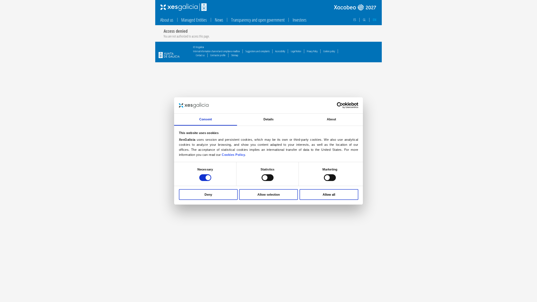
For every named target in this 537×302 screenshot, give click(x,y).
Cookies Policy (233, 154)
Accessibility (280, 51)
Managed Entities (194, 20)
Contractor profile (217, 55)
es (354, 19)
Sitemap (234, 55)
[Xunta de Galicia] (169, 55)
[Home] (183, 7)
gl (364, 19)
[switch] (268, 177)
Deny (208, 194)
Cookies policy (329, 51)
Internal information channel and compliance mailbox (216, 51)
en (374, 19)
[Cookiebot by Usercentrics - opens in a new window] (340, 105)
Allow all (329, 194)
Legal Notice (296, 51)
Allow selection (268, 194)
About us (166, 20)
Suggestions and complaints (257, 51)
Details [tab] (268, 119)
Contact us (200, 55)
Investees (299, 20)
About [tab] (331, 119)
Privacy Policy (312, 51)
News (219, 20)
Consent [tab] (205, 119)
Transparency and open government (258, 20)
